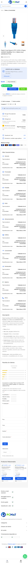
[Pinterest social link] (10, 104)
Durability (4, 398)
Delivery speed (5, 400)
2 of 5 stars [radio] (12, 394)
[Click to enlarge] (3, 36)
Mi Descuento (7, 76)
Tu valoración (5, 403)
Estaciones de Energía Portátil (6, 470)
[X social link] (8, 104)
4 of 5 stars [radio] (14, 394)
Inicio (2, 10)
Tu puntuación (6, 394)
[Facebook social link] (7, 104)
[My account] (26, 2)
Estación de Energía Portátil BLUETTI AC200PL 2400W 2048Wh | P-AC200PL (7, 469)
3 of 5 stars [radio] (13, 394)
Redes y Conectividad (10, 10)
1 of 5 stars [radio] (11, 394)
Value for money (6, 396)
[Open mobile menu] (1, 2)
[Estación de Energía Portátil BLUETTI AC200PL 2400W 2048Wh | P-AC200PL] (7, 465)
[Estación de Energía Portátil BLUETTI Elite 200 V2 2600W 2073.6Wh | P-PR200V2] (20, 465)
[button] (25, 556)
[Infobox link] (7, 492)
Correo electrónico (6, 437)
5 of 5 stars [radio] (15, 394)
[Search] (25, 6)
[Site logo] (14, 2)
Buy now (23, 88)
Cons (3, 425)
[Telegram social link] (15, 104)
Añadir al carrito (12, 88)
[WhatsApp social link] (13, 104)
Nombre (4, 431)
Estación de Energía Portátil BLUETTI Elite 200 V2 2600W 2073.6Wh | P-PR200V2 (20, 469)
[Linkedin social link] (12, 104)
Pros (3, 419)
